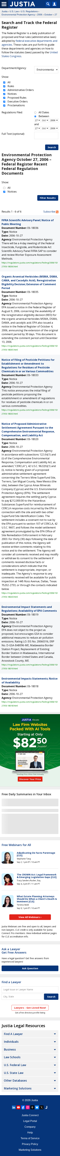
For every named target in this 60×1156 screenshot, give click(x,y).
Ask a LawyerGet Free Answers (14, 951)
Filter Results (48, 197)
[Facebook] (23, 1107)
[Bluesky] (37, 1107)
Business (10, 1049)
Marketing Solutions (18, 1088)
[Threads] (32, 1107)
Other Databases (15, 1080)
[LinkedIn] (14, 1107)
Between (44, 116)
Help (30, 1132)
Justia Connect (30, 1115)
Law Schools (12, 1057)
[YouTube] (18, 1107)
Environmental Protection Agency (18, 14)
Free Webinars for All (16, 845)
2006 (39, 14)
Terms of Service (30, 1138)
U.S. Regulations (29, 11)
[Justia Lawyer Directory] (46, 1107)
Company (30, 1126)
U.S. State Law (13, 1073)
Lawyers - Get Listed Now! (30, 1007)
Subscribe (49, 211)
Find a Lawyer (11, 982)
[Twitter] (42, 1107)
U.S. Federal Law (15, 1065)
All (8, 82)
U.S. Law (14, 11)
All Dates (44, 112)
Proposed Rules (16, 97)
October (48, 14)
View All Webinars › (30, 917)
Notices (12, 94)
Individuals (11, 1041)
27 (56, 14)
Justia (5, 11)
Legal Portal (30, 1121)
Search (52, 147)
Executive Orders (17, 101)
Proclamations (16, 105)
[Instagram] (28, 1107)
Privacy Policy (30, 1144)
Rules (10, 86)
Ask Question (30, 968)
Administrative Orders (20, 90)
